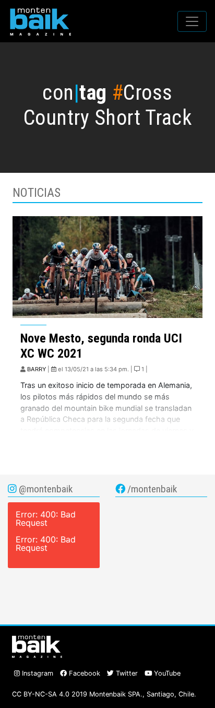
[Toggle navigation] (192, 21)
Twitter (126, 673)
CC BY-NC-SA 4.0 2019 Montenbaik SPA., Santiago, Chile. (104, 694)
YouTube (166, 673)
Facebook (83, 673)
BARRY (36, 369)
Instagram (36, 673)
